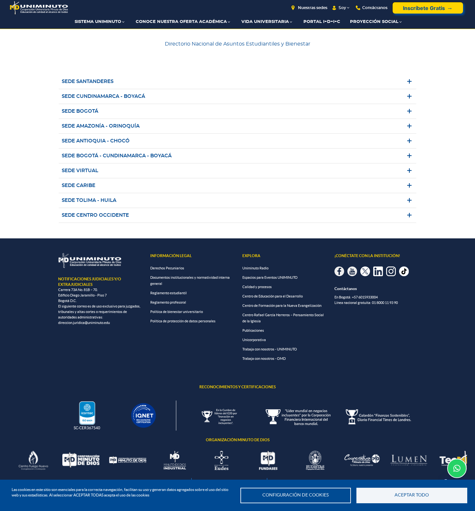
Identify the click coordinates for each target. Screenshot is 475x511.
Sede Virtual (80, 170)
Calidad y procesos (257, 287)
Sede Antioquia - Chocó (96, 141)
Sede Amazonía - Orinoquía (101, 126)
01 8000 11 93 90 (385, 303)
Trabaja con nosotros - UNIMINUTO (269, 349)
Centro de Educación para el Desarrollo (272, 296)
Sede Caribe (78, 185)
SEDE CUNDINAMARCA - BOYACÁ (103, 96)
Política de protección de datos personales (183, 321)
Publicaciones (253, 330)
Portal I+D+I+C (321, 22)
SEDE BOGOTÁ (80, 111)
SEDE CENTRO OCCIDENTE (95, 215)
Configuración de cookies (295, 495)
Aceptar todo (412, 495)
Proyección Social (374, 22)
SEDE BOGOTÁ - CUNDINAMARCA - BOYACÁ (117, 155)
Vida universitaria (265, 22)
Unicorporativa (254, 340)
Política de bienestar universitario (176, 312)
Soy (342, 8)
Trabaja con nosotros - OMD (264, 358)
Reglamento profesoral (168, 302)
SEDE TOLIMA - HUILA (89, 200)
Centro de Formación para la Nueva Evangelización (282, 306)
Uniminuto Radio (255, 268)
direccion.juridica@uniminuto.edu (84, 323)
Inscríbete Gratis (424, 8)
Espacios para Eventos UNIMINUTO (270, 277)
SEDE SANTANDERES (87, 81)
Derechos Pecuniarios (167, 268)
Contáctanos (374, 8)
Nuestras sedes (312, 8)
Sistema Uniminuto (98, 22)
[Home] (39, 8)
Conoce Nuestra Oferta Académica (181, 22)
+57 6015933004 (365, 297)
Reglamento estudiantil (168, 293)
